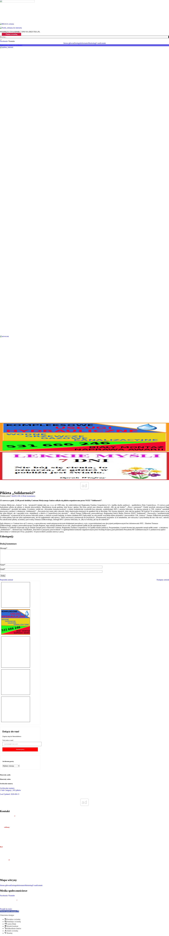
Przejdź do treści (6, 909)
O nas (34, 885)
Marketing (28, 885)
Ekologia (14, 885)
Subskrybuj (20, 749)
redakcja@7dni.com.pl (13, 853)
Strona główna (5, 885)
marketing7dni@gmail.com (15, 836)
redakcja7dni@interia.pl (14, 838)
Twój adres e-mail (7, 740)
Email (2, 569)
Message (3, 548)
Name (2, 565)
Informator (21, 885)
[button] (9, 911)
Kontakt (39, 885)
